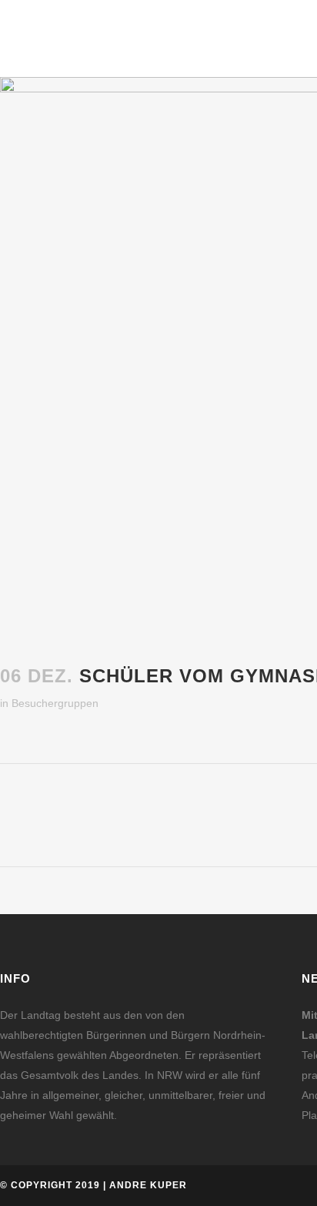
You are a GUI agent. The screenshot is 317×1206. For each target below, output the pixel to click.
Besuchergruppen (55, 703)
